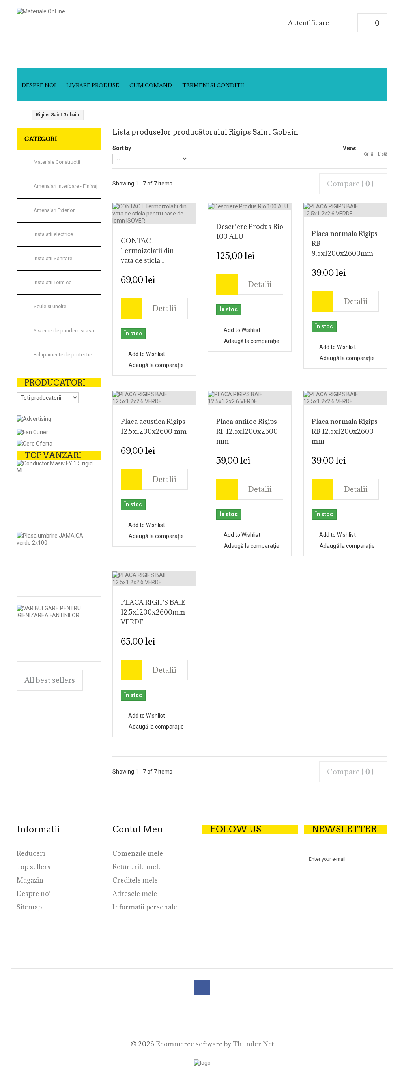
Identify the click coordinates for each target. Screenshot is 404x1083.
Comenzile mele (137, 853)
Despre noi (39, 85)
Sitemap (29, 907)
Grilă (368, 154)
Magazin (30, 880)
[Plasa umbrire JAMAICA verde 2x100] (55, 539)
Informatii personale (144, 907)
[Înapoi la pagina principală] (24, 115)
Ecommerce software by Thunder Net (215, 1044)
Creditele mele (135, 880)
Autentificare (308, 23)
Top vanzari (53, 455)
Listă (382, 154)
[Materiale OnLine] (94, 21)
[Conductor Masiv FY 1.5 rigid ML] (55, 467)
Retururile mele (137, 866)
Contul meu (137, 829)
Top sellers (33, 866)
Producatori (55, 383)
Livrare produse (92, 85)
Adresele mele (134, 893)
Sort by (121, 148)
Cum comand (150, 85)
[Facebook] (202, 987)
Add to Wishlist (146, 354)
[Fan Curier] (32, 431)
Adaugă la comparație (156, 365)
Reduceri (31, 853)
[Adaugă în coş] (131, 308)
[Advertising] (34, 418)
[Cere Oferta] (34, 443)
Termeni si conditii (213, 85)
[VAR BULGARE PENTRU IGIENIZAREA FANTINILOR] (55, 612)
